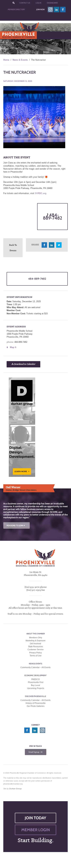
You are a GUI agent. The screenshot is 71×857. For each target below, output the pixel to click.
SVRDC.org (40, 193)
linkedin (56, 9)
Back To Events (13, 247)
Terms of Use (35, 656)
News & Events (20, 60)
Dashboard (52, 3)
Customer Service (36, 650)
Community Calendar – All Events (35, 667)
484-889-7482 (52, 216)
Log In (38, 3)
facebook (63, 9)
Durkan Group (15, 789)
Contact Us (24, 3)
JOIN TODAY (35, 817)
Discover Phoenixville (35, 696)
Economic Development (35, 675)
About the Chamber (35, 634)
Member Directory (16, 9)
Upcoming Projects (35, 688)
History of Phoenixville (36, 703)
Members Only (35, 637)
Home (6, 60)
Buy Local (35, 685)
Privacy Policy (35, 653)
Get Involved (35, 643)
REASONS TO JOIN (16, 525)
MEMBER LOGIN (35, 829)
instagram (50, 9)
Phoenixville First (35, 682)
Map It (13, 347)
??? (13, 3)
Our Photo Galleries (35, 706)
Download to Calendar (24, 364)
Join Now (40, 9)
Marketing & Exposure (35, 640)
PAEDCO (35, 679)
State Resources (35, 646)
